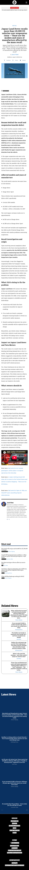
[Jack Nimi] (3, 511)
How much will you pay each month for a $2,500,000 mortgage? (14, 549)
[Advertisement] (14, 19)
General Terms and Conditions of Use (14, 865)
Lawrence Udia (9, 559)
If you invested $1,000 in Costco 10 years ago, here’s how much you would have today (19, 625)
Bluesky (24, 60)
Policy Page (14, 863)
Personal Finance (5, 551)
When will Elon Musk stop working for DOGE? (12, 576)
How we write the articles (14, 850)
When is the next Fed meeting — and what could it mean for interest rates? (19, 655)
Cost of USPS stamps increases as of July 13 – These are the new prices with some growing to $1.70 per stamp (13, 556)
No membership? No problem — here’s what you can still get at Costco (14, 804)
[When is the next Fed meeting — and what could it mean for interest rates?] (5, 656)
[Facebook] (4, 60)
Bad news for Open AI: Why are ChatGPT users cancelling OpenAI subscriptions (14, 493)
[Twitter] (13, 60)
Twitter (16, 60)
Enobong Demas (8, 573)
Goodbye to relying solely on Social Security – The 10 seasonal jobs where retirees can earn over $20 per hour (14, 738)
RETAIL (15, 832)
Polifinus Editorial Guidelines (14, 853)
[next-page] (26, 810)
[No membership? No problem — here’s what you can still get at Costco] (14, 795)
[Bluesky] (20, 60)
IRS (2, 565)
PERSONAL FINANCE (14, 826)
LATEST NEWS (14, 821)
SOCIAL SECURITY (15, 830)
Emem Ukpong (11, 551)
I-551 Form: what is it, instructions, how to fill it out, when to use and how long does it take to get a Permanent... (14, 570)
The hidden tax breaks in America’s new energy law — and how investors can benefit (19, 635)
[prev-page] (2, 810)
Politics (3, 572)
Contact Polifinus (14, 846)
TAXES (14, 828)
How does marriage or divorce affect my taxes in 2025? (13, 563)
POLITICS (14, 823)
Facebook (8, 60)
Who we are (15, 848)
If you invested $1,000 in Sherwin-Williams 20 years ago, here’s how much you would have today (14, 783)
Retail (14, 25)
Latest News (4, 559)
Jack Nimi (15, 54)
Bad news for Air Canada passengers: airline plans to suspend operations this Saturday (12, 470)
